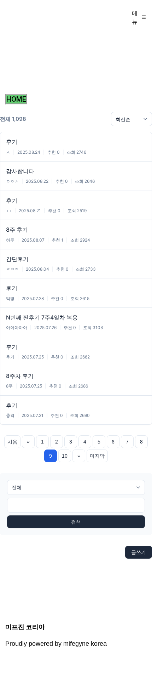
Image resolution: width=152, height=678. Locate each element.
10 (65, 456)
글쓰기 (138, 552)
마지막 (97, 456)
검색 (76, 522)
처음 (12, 442)
